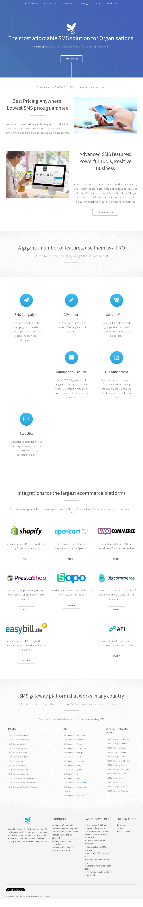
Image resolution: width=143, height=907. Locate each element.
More (26, 558)
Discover (71, 58)
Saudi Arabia (82, 782)
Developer (122, 825)
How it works (68, 3)
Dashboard (113, 3)
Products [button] (49, 3)
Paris (49, 897)
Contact (97, 3)
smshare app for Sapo (61, 850)
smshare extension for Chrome (65, 831)
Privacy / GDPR (123, 831)
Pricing (84, 3)
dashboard (62, 132)
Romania (25, 739)
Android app (45, 128)
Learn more (105, 212)
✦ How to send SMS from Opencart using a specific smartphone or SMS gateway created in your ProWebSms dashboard (96, 831)
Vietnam (80, 795)
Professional (32, 3)
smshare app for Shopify (62, 847)
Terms (120, 828)
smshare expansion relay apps (65, 828)
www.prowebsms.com (93, 87)
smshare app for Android (62, 825)
